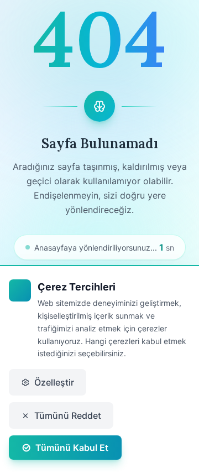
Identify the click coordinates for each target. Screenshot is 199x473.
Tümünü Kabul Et (71, 447)
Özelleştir (54, 382)
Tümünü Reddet (67, 415)
